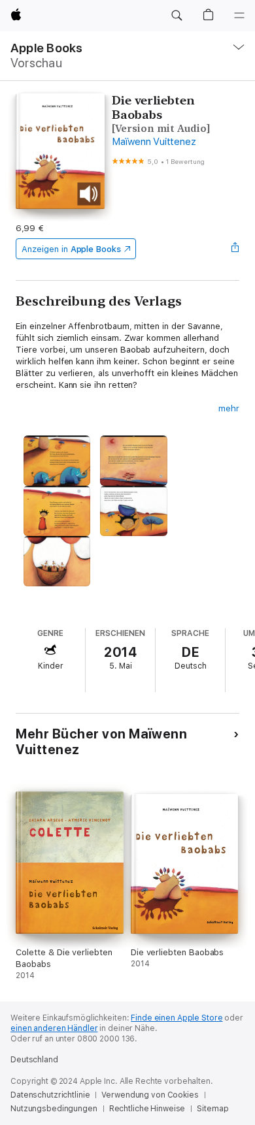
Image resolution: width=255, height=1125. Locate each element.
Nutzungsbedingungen (53, 1108)
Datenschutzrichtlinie (50, 1095)
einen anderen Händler (53, 1028)
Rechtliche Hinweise (147, 1108)
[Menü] (239, 15)
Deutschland (34, 1059)
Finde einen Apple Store (176, 1017)
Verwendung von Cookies (149, 1095)
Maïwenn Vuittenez (154, 142)
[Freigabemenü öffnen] (235, 248)
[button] (176, 15)
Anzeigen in (71, 249)
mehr (228, 408)
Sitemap (212, 1108)
